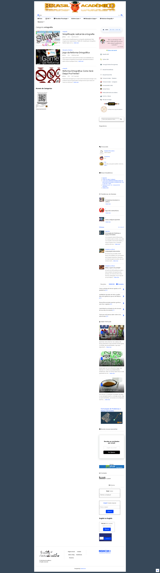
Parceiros (71, 557)
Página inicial (71, 551)
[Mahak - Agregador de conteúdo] (111, 468)
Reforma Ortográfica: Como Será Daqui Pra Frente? (77, 72)
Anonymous (107, 156)
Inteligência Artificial (110, 249)
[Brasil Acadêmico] (80, 11)
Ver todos (121, 227)
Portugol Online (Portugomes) (109, 64)
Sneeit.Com (83, 568)
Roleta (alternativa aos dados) (108, 92)
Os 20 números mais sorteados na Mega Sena (110, 363)
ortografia (64, 31)
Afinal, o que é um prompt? (112, 267)
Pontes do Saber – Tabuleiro (108, 78)
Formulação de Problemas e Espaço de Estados (113, 233)
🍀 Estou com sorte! (111, 50)
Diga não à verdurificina (112, 210)
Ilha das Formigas (105, 99)
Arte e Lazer (76, 18)
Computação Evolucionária (112, 251)
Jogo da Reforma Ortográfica (76, 52)
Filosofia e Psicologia (61, 18)
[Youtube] (106, 551)
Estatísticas (79, 554)
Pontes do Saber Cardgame (108, 179)
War (105, 162)
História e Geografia (107, 18)
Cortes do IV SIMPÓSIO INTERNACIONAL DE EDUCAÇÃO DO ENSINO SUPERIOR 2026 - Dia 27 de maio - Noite (113, 182)
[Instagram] (110, 551)
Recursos (40, 22)
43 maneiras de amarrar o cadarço (112, 200)
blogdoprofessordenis (109, 151)
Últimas (101, 227)
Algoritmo (107, 231)
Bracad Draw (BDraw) (106, 69)
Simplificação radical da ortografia (78, 34)
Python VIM (104, 59)
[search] (121, 119)
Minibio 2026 (105, 188)
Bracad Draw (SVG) (106, 75)
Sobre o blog (71, 554)
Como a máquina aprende (112, 219)
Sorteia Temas (105, 89)
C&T (48, 18)
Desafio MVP (104, 54)
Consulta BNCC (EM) (106, 85)
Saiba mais (76, 43)
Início (40, 18)
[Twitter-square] (102, 551)
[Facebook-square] (100, 551)
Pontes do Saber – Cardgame (108, 82)
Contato (79, 551)
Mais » (105, 165)
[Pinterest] (104, 551)
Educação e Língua (90, 18)
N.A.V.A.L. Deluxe (105, 96)
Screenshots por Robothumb (104, 553)
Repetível (104, 178)
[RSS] (108, 551)
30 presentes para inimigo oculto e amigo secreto (111, 389)
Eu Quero (111, 452)
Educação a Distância (67, 50)
